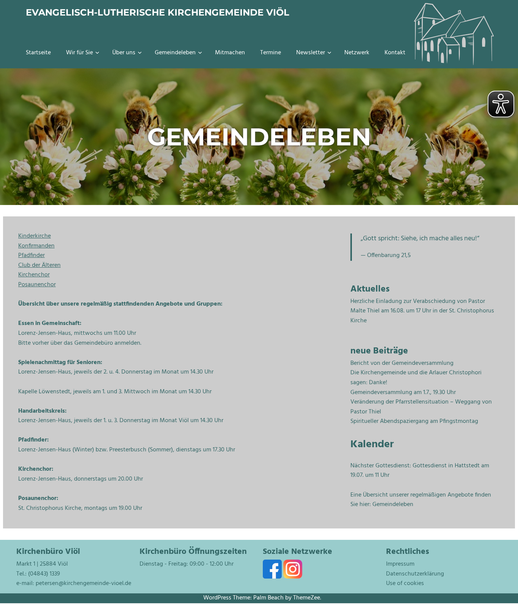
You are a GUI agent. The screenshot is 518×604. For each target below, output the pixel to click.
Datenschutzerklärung (415, 574)
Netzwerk (356, 53)
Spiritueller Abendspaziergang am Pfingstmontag (414, 421)
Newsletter (310, 53)
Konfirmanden (36, 246)
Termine (270, 53)
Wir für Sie (79, 53)
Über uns (123, 53)
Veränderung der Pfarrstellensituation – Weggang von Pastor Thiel (421, 407)
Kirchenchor (34, 275)
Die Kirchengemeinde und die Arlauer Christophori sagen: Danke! (416, 378)
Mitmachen (230, 53)
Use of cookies (405, 583)
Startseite (38, 53)
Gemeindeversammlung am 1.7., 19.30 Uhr (403, 392)
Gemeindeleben (175, 53)
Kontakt (395, 53)
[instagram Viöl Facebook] (292, 577)
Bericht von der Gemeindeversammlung (402, 363)
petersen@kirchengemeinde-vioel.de (83, 583)
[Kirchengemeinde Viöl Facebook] (273, 577)
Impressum (400, 564)
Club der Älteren (39, 265)
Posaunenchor (37, 285)
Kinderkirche (34, 236)
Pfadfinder (31, 255)
